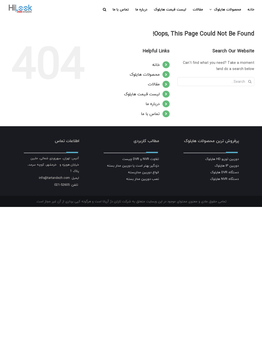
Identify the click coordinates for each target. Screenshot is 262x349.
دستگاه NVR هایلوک (224, 179)
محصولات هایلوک (145, 74)
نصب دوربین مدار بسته (142, 179)
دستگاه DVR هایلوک (224, 172)
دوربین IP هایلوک (227, 165)
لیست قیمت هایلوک (142, 94)
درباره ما (153, 103)
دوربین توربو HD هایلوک (222, 159)
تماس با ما (150, 113)
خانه (156, 64)
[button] (104, 9)
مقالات (154, 84)
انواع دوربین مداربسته (143, 172)
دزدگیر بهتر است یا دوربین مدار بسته (133, 165)
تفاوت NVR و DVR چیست (140, 159)
